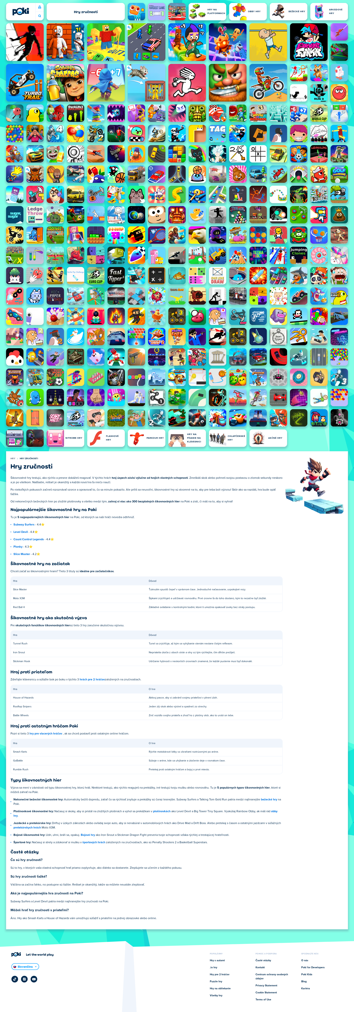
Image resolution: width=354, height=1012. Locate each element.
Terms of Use (263, 999)
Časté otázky (263, 960)
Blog (304, 981)
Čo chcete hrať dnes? (40, 16)
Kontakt (260, 967)
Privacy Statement (266, 985)
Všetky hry (216, 995)
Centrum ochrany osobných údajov (272, 976)
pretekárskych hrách (27, 827)
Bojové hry (88, 834)
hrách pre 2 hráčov (92, 679)
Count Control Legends (28, 539)
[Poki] (20, 11)
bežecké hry (269, 799)
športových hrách (93, 842)
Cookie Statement (266, 992)
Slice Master (21, 554)
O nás (304, 960)
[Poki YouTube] (34, 979)
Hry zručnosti (29, 459)
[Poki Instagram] (24, 979)
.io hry (213, 967)
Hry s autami (217, 960)
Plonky (17, 546)
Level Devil (20, 531)
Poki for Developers (313, 967)
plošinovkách (162, 811)
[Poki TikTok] (14, 979)
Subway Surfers (23, 524)
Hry (13, 459)
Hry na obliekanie (220, 988)
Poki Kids (306, 974)
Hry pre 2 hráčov (219, 974)
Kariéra (305, 988)
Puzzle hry (216, 981)
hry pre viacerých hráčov (46, 733)
